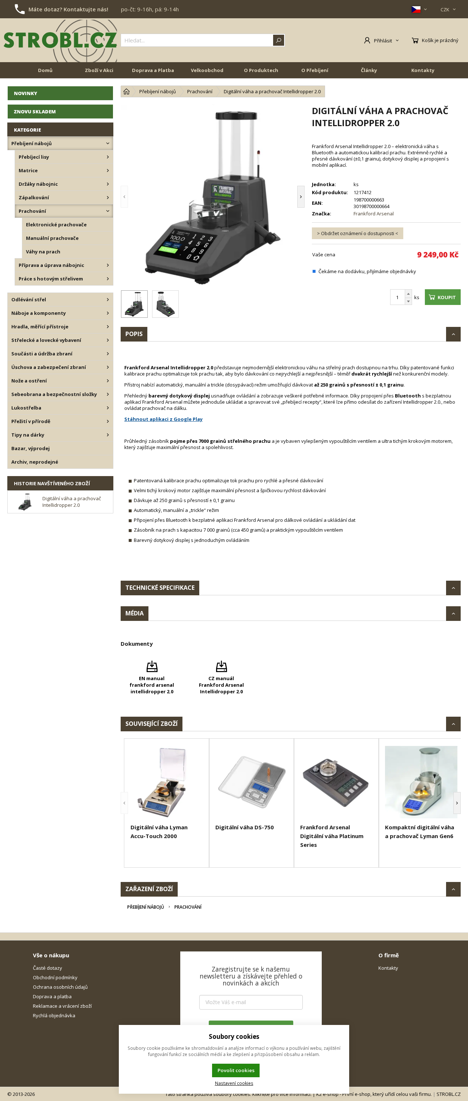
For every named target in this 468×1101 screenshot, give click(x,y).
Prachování (187, 907)
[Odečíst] (408, 301)
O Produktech (261, 70)
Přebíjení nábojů (145, 907)
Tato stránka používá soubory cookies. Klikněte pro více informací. (238, 1094)
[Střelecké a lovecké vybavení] (107, 340)
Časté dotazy (47, 968)
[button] (135, 197)
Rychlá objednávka (54, 1015)
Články (369, 70)
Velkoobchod (207, 70)
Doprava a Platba (153, 70)
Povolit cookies (236, 1070)
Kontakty (422, 70)
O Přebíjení (314, 70)
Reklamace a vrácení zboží (62, 1006)
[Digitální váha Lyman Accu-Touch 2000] (167, 782)
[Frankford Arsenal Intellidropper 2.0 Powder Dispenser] (213, 197)
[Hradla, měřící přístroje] (107, 326)
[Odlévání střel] (107, 299)
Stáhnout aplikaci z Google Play (163, 419)
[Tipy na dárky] (107, 435)
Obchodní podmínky (55, 977)
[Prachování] (107, 211)
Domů (45, 70)
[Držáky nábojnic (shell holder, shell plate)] (107, 184)
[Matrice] (107, 170)
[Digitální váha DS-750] (251, 782)
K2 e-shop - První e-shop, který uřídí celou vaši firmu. (374, 1094)
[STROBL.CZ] (60, 40)
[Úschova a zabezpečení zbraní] (107, 367)
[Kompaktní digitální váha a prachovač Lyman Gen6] (421, 782)
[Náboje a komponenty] (107, 313)
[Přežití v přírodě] (107, 421)
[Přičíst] (408, 293)
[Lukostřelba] (107, 408)
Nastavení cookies (234, 1083)
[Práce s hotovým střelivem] (107, 279)
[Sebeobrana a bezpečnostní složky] (107, 394)
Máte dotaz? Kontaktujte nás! (68, 9)
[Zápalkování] (107, 197)
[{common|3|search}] (278, 40)
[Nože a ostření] (107, 381)
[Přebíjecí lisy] (107, 157)
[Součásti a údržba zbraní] (107, 354)
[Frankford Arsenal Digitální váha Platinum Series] (336, 782)
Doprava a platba (52, 996)
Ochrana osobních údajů (60, 987)
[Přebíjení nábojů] (107, 143)
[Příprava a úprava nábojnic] (107, 265)
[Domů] (126, 91)
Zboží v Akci (99, 70)
